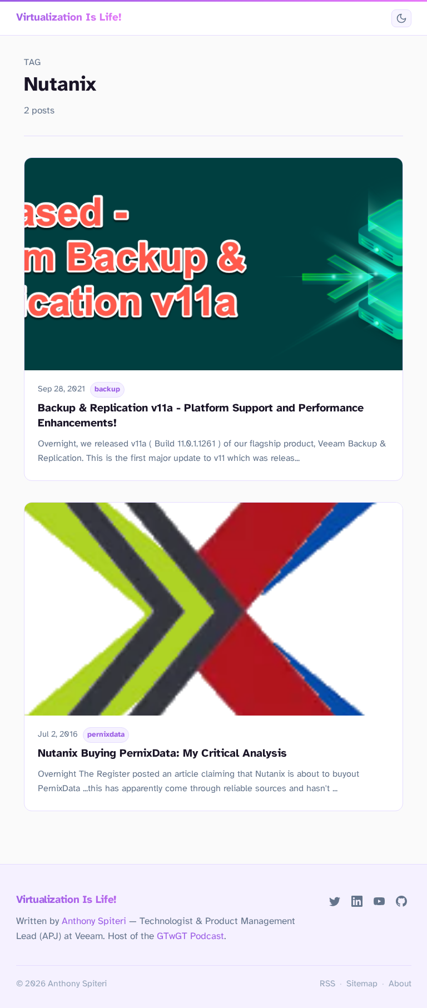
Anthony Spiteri (94, 921)
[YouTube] (379, 901)
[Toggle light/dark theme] (401, 18)
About (400, 984)
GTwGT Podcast (190, 936)
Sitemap (362, 984)
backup (107, 389)
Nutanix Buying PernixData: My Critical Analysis (162, 753)
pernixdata (106, 734)
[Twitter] (335, 901)
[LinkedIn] (356, 901)
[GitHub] (401, 901)
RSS (327, 984)
